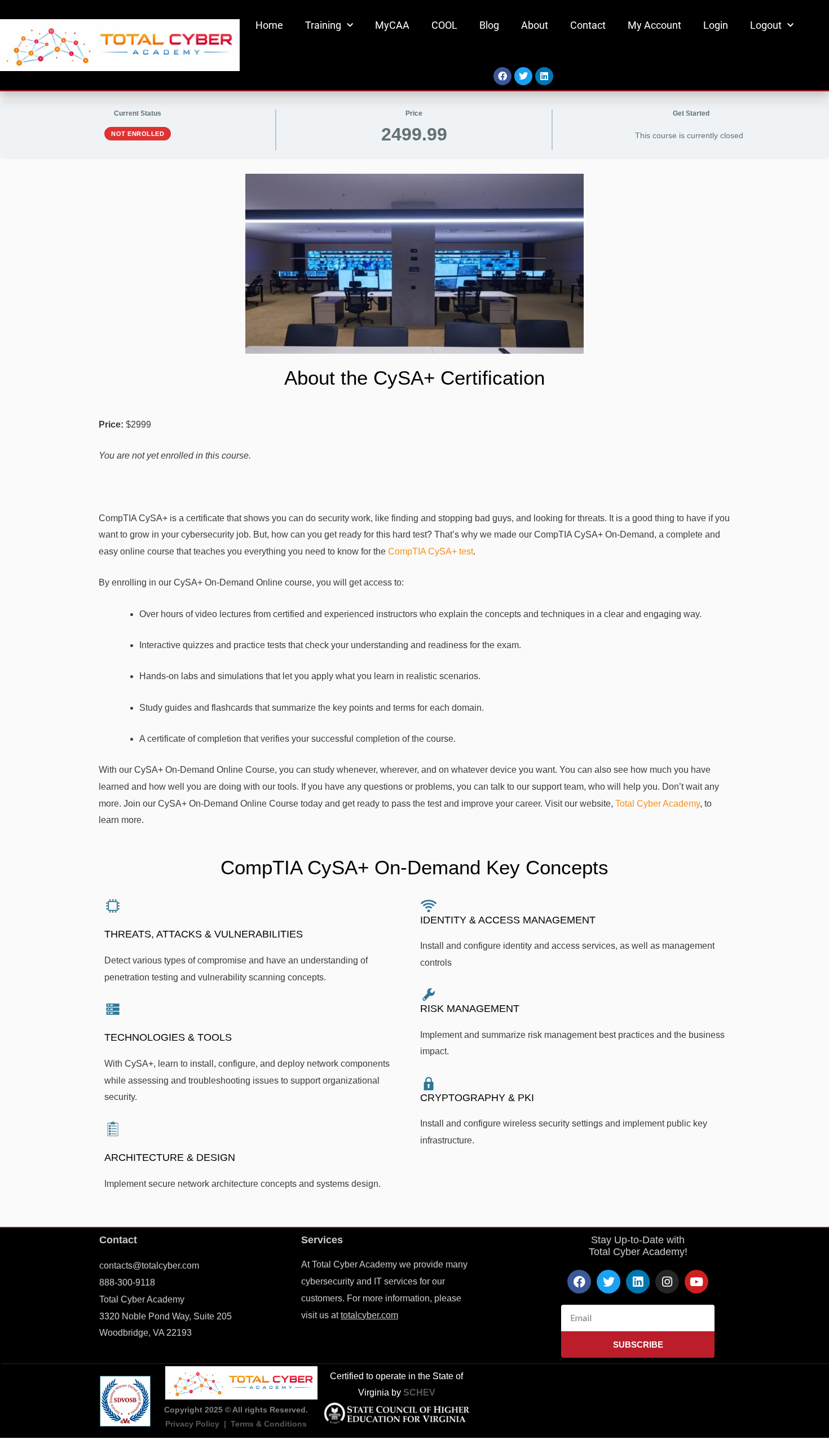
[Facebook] (502, 76)
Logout (766, 25)
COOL (444, 25)
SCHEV (419, 1392)
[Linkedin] (544, 76)
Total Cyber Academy (657, 803)
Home (269, 25)
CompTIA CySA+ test (430, 551)
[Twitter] (523, 76)
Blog (489, 25)
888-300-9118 (127, 1282)
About (534, 25)
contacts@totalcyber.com (149, 1265)
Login (715, 25)
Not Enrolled (137, 133)
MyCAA (392, 25)
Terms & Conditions (269, 1423)
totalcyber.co (366, 1315)
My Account (654, 25)
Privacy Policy (192, 1423)
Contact (588, 25)
